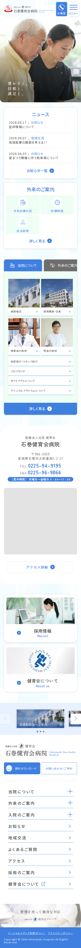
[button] (70, 791)
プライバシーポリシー (60, 933)
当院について (27, 265)
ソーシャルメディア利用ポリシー (26, 933)
